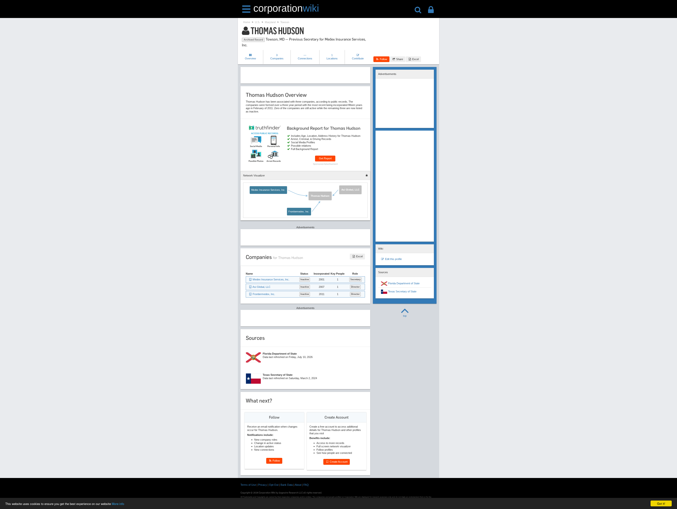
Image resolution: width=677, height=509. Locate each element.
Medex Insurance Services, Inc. (268, 190)
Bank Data (286, 484)
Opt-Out (273, 484)
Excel (415, 59)
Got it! (661, 503)
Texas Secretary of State (401, 291)
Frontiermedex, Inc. (298, 211)
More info (118, 503)
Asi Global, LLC (350, 189)
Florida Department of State (403, 283)
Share (399, 59)
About (298, 484)
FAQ (306, 484)
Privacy (262, 484)
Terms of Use (248, 484)
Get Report (325, 158)
